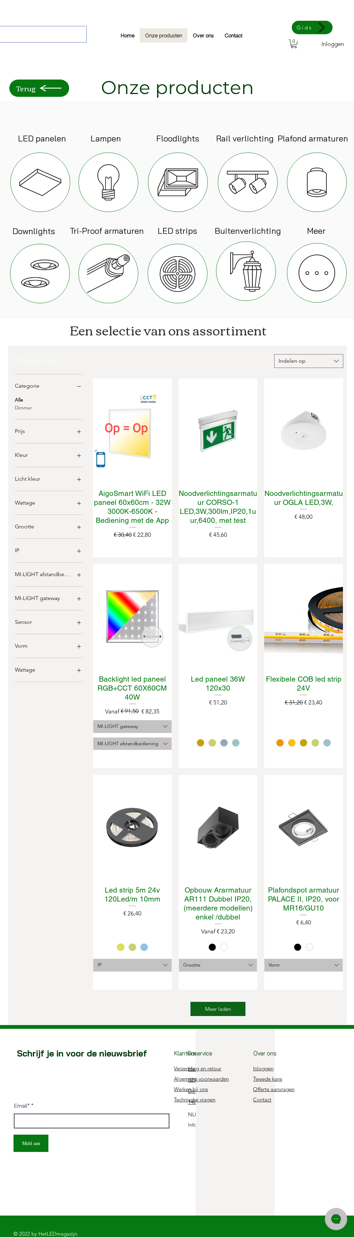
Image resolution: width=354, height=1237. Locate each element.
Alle (19, 400)
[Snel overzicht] (132, 430)
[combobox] (308, 361)
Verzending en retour (197, 1068)
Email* (22, 1105)
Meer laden (218, 1009)
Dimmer (23, 408)
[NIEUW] (40, 182)
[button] (294, 43)
